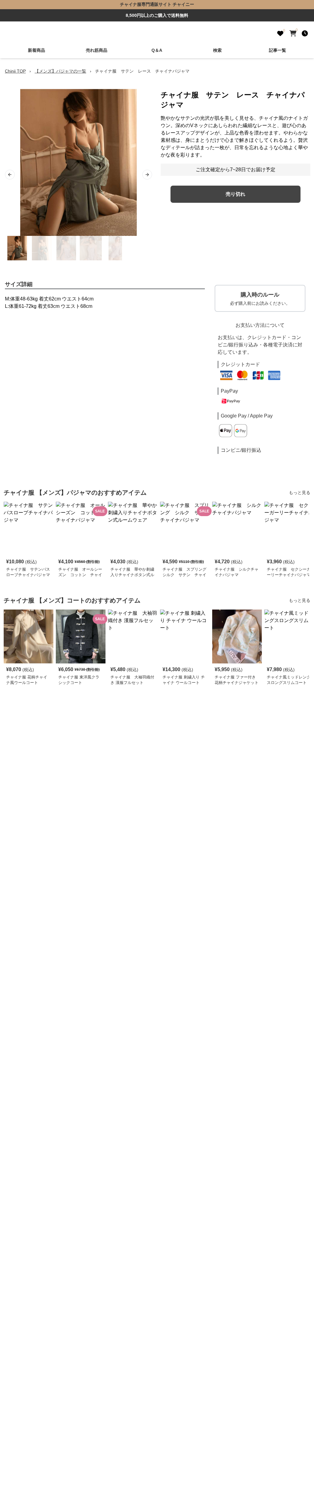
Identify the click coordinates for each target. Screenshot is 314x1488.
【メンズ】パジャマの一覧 (60, 71)
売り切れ (235, 194)
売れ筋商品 (96, 50)
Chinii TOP (15, 71)
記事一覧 (277, 50)
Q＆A (156, 50)
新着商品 (36, 50)
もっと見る (299, 492)
